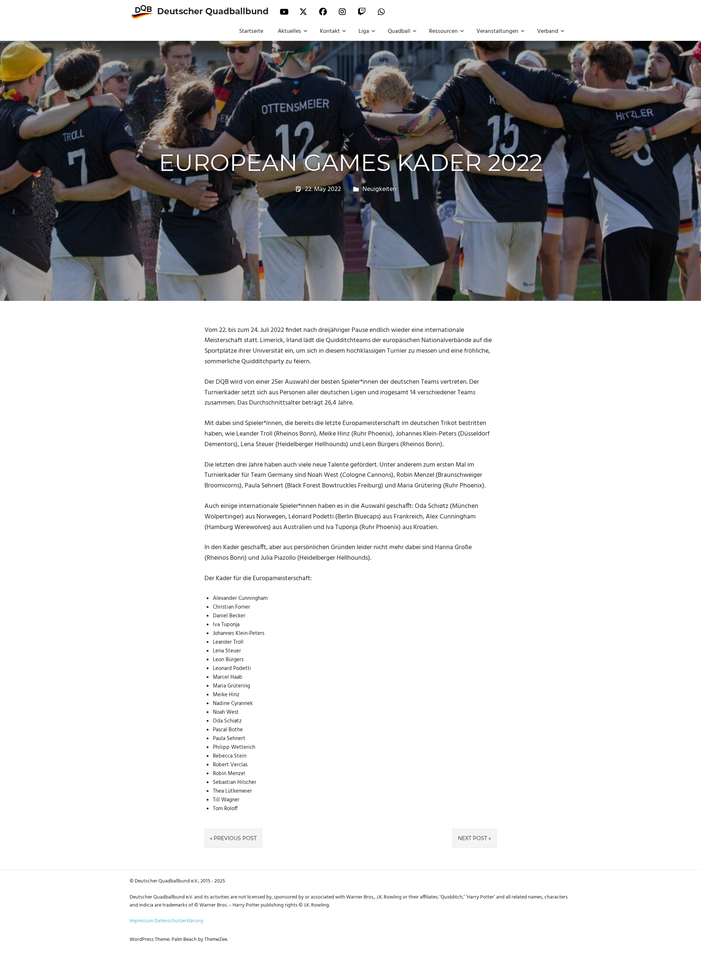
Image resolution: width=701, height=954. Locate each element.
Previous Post (235, 838)
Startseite (251, 31)
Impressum (141, 921)
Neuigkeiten (380, 189)
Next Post (472, 838)
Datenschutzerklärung (178, 921)
